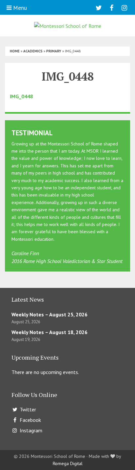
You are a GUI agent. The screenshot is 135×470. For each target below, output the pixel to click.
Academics (33, 51)
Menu (19, 7)
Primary (53, 51)
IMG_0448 (21, 96)
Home (15, 51)
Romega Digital (68, 463)
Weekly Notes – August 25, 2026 (49, 314)
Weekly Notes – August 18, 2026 (49, 332)
